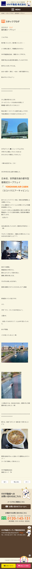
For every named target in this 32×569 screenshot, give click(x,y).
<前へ (4, 482)
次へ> (27, 482)
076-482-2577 (9, 535)
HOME (2, 13)
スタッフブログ (10, 13)
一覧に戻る (16, 482)
